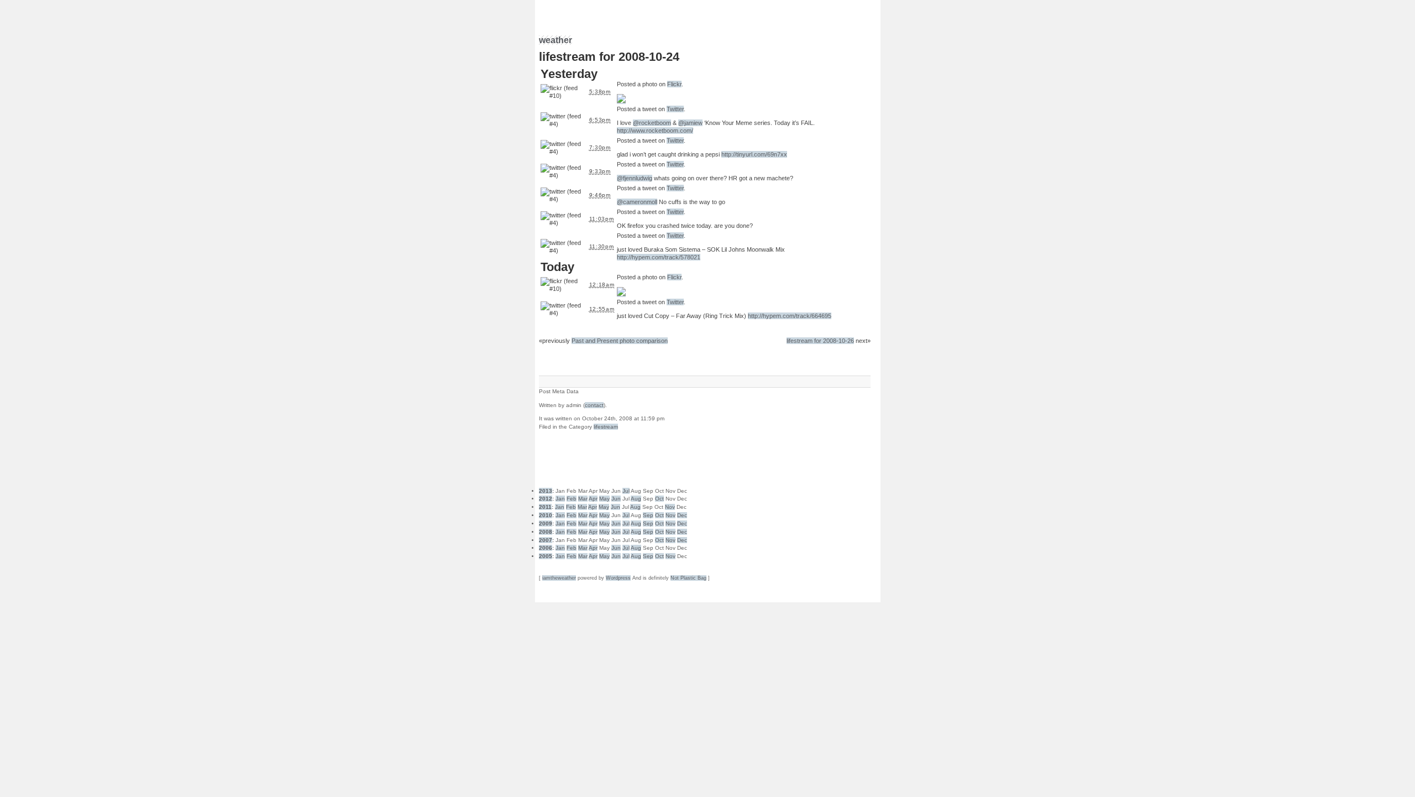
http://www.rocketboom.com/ (655, 130)
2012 (545, 499)
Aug (636, 499)
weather (555, 40)
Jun (616, 499)
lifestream (606, 427)
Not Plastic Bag (688, 578)
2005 (545, 556)
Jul (626, 491)
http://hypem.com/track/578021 (658, 257)
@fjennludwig (634, 178)
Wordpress (618, 578)
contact (594, 405)
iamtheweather (559, 578)
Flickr (674, 84)
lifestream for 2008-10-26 (820, 340)
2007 (545, 540)
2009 (545, 523)
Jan (560, 499)
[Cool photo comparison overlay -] (621, 293)
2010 (545, 515)
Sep (648, 515)
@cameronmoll (637, 202)
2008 (545, 532)
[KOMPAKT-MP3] (621, 100)
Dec (682, 515)
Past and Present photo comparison (620, 340)
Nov (670, 507)
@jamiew (690, 122)
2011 (545, 507)
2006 (545, 548)
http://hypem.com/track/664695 (789, 315)
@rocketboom (652, 122)
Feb (572, 499)
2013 (545, 491)
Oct (659, 499)
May (604, 499)
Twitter (675, 109)
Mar (583, 499)
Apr (593, 499)
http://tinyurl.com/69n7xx (754, 154)
